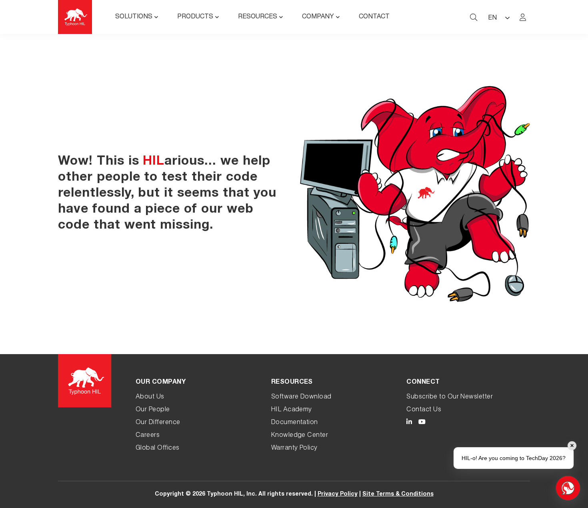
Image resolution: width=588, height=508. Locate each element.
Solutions (133, 17)
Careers (148, 435)
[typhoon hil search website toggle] (473, 17)
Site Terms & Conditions (398, 494)
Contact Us (423, 410)
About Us (150, 397)
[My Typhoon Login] (523, 17)
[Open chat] (568, 488)
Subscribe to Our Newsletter (449, 397)
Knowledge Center (299, 435)
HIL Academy (291, 410)
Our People (153, 410)
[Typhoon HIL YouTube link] (422, 423)
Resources (257, 17)
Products (195, 17)
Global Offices (158, 448)
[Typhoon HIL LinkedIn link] (409, 423)
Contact (374, 17)
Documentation (294, 423)
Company (318, 17)
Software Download (301, 397)
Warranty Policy (294, 448)
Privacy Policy (338, 494)
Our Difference (158, 423)
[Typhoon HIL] (75, 17)
